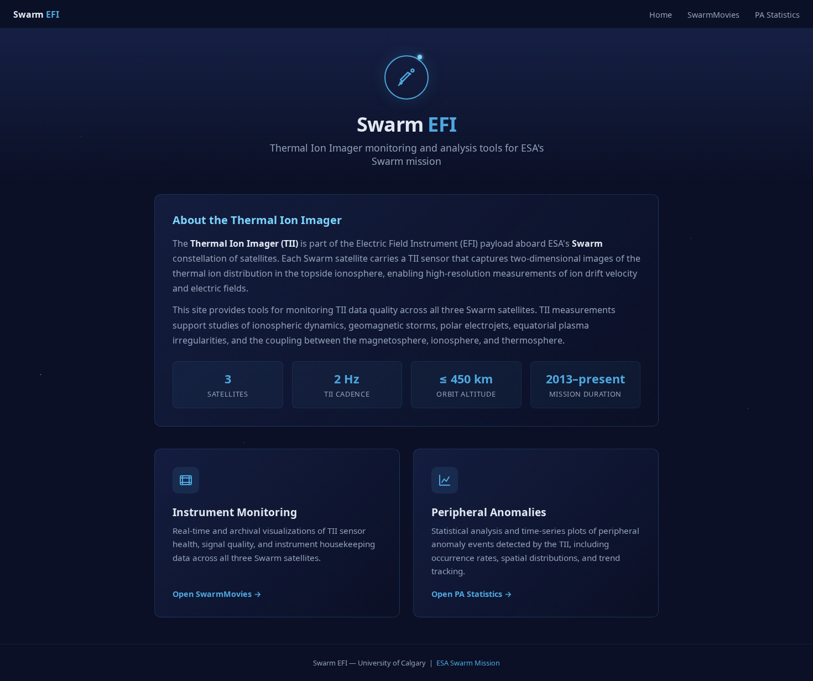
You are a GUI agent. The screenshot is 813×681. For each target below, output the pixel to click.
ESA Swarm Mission (468, 663)
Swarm (36, 14)
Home (660, 14)
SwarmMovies (713, 14)
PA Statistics (777, 14)
